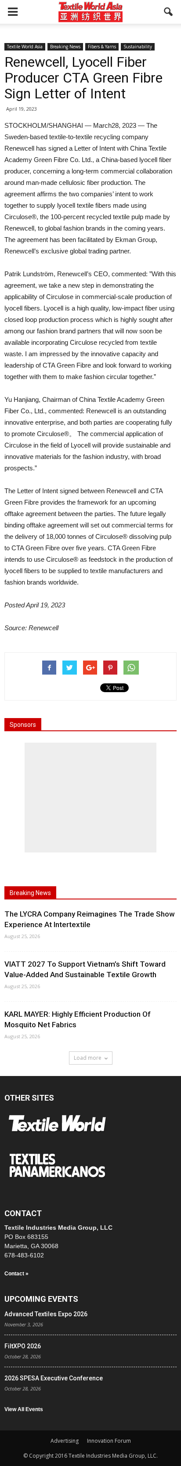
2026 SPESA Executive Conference (53, 1378)
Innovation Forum (109, 1440)
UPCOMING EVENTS (41, 1299)
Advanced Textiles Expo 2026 (45, 1314)
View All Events (23, 1409)
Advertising (65, 1440)
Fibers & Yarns (102, 46)
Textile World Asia (25, 46)
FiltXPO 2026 (22, 1346)
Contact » (16, 1274)
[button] (168, 12)
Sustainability (137, 46)
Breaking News (65, 46)
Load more (87, 1058)
